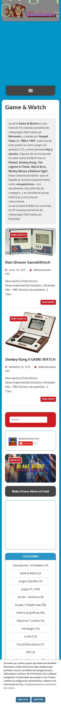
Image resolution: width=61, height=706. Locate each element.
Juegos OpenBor (28, 581)
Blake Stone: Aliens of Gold (30, 491)
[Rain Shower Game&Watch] (30, 254)
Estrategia (28, 628)
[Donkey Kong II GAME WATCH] (30, 351)
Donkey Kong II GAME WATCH (30, 359)
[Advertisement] (30, 53)
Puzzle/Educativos (28, 644)
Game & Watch (28, 573)
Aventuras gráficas (27, 612)
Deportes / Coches (28, 620)
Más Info (23, 699)
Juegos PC (27, 589)
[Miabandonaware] (30, 10)
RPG (28, 652)
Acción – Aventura (29, 597)
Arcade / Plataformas (28, 605)
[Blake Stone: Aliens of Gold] (30, 468)
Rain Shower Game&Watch (27, 262)
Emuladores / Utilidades (28, 565)
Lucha (27, 636)
